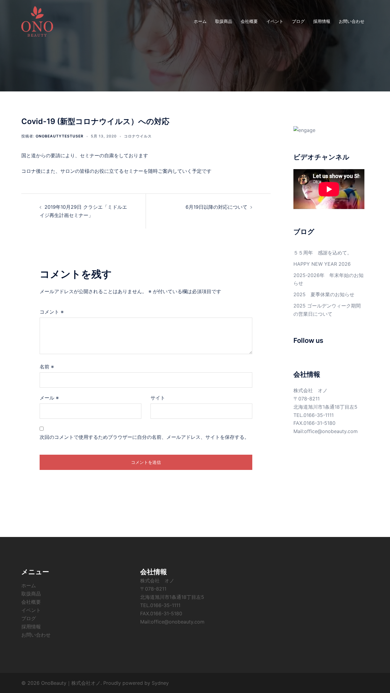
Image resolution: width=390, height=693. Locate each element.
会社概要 (249, 21)
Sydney (160, 683)
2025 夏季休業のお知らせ (323, 294)
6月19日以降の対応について (216, 207)
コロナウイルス (138, 136)
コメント (52, 312)
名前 (47, 367)
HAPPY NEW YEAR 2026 (322, 264)
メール (49, 398)
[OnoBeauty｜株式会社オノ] (37, 21)
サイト (158, 398)
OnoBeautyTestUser (59, 136)
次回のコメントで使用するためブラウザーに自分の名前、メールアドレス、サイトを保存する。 (144, 437)
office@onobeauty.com (331, 431)
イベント (274, 21)
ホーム (200, 21)
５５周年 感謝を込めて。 (322, 253)
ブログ (298, 21)
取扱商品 (223, 21)
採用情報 (321, 21)
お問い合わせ (351, 21)
